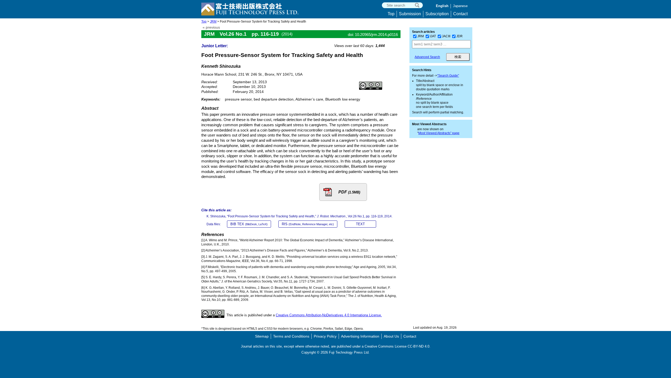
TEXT (360, 224)
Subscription (437, 14)
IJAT (433, 36)
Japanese (460, 6)
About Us (391, 336)
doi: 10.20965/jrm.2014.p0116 (373, 34)
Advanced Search (427, 57)
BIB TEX (249, 224)
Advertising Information (360, 336)
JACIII (446, 36)
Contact (460, 14)
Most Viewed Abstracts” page (438, 133)
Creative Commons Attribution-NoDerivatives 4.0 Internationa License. (329, 315)
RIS (308, 224)
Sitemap (262, 336)
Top (391, 14)
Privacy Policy (325, 336)
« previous (211, 27)
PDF (349, 192)
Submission (410, 14)
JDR (459, 36)
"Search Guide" (448, 75)
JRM (213, 21)
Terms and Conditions (291, 336)
